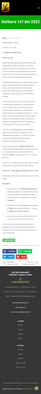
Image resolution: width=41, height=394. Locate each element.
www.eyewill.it (28, 389)
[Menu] (39, 7)
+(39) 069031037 (20, 282)
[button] (8, 240)
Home (4, 38)
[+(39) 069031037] (20, 278)
